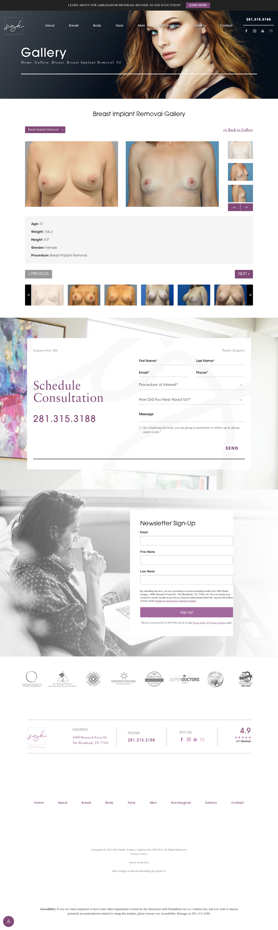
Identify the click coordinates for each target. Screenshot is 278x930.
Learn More (198, 5)
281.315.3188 (201, 913)
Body (97, 25)
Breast (74, 25)
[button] (8, 921)
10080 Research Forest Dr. (90, 740)
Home (26, 62)
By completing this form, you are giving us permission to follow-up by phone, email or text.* (191, 430)
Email (144, 532)
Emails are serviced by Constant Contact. (175, 600)
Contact (226, 25)
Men (141, 25)
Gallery (200, 25)
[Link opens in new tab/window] (246, 31)
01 (119, 62)
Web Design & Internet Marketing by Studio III (139, 871)
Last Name (147, 571)
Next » (244, 274)
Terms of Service (218, 623)
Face (120, 25)
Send (232, 449)
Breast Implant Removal (90, 62)
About (50, 25)
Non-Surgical (169, 25)
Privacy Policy (199, 623)
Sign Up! (186, 612)
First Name (147, 551)
